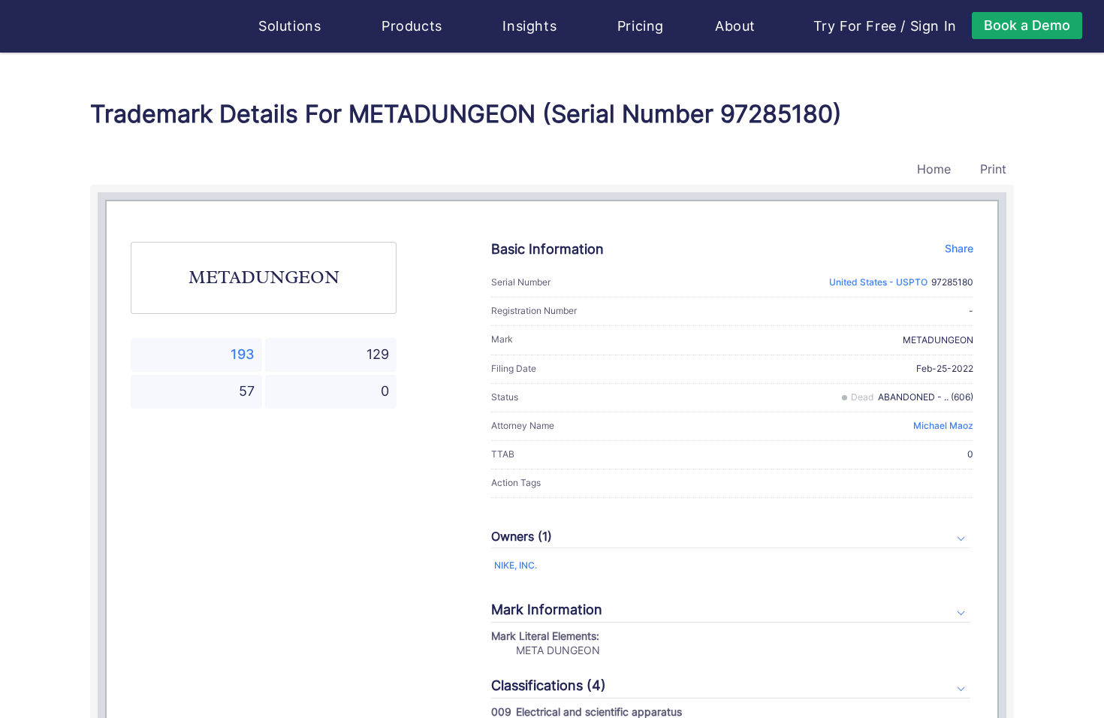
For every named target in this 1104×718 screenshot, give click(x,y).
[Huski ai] (160, 26)
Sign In (933, 26)
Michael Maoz (943, 425)
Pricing (640, 26)
